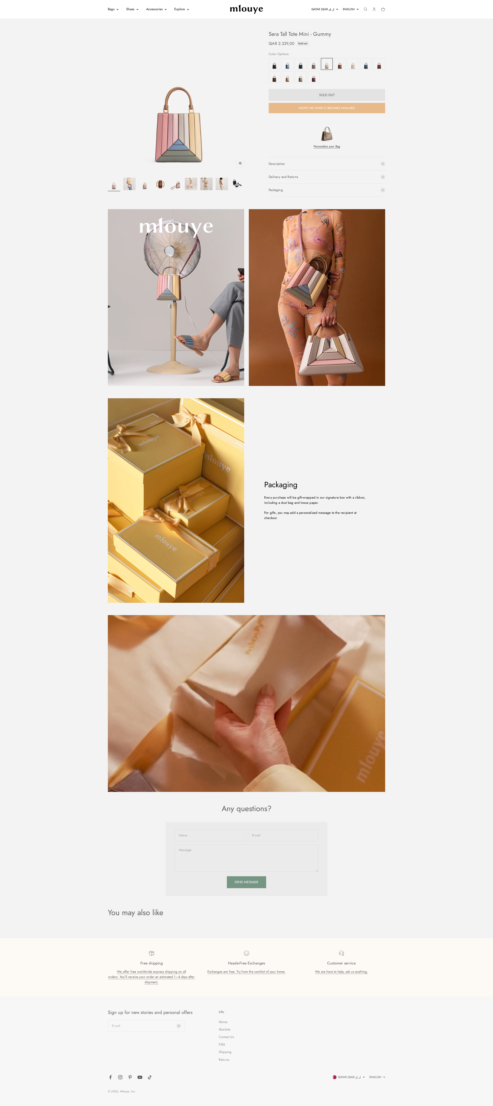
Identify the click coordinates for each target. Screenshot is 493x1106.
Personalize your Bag (327, 146)
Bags (111, 9)
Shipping (225, 1052)
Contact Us (226, 1037)
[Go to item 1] (114, 184)
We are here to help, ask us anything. (341, 971)
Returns (224, 1059)
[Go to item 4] (160, 184)
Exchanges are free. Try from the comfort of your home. (246, 971)
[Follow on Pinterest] (130, 1077)
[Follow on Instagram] (120, 1077)
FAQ (222, 1044)
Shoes (130, 9)
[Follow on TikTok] (149, 1077)
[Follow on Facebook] (110, 1077)
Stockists (225, 1029)
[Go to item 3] (145, 184)
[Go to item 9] (237, 184)
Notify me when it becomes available (327, 108)
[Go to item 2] (129, 184)
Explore (179, 9)
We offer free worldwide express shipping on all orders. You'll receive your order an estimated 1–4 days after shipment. (151, 976)
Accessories (154, 9)
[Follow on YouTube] (140, 1077)
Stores (223, 1022)
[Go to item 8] (222, 184)
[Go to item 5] (175, 184)
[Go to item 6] (191, 184)
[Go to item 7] (206, 184)
